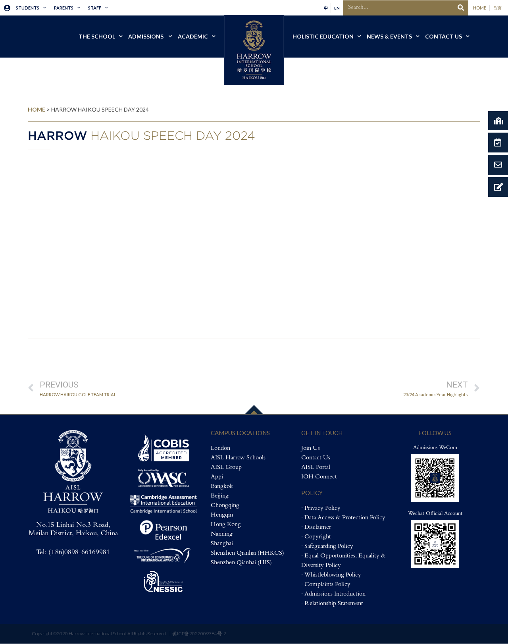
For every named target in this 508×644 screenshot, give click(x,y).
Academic (193, 36)
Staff (94, 7)
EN (337, 8)
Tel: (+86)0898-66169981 (73, 552)
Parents (63, 7)
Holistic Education (323, 36)
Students (27, 7)
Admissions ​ (146, 36)
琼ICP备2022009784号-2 (199, 633)
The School (97, 36)
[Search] (460, 7)
